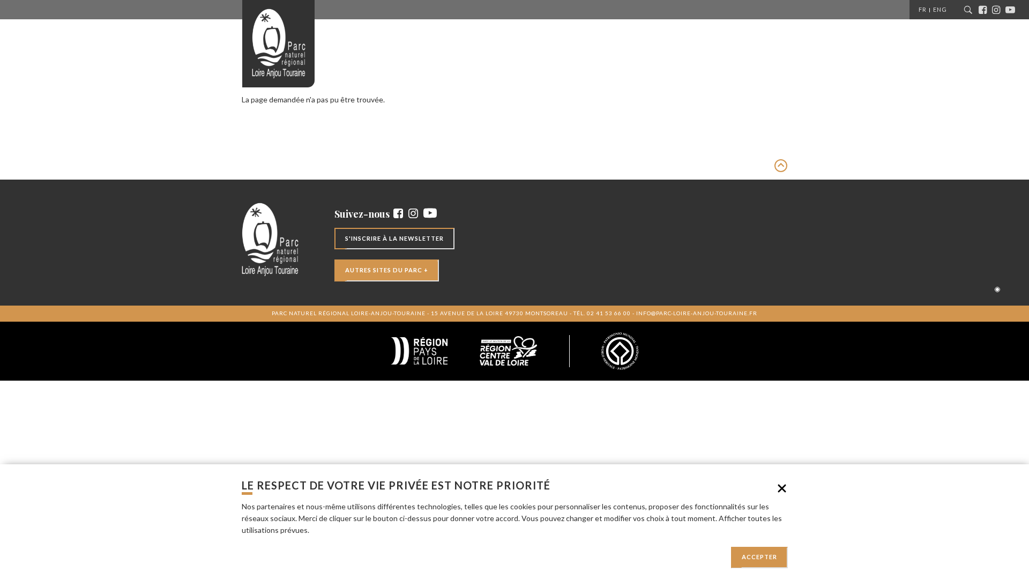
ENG (940, 9)
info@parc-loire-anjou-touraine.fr (696, 313)
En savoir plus (333, 530)
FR (923, 9)
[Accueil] (278, 43)
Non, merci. (782, 488)
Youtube (1012, 9)
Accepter (759, 557)
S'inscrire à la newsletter (394, 238)
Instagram (998, 9)
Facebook (985, 9)
